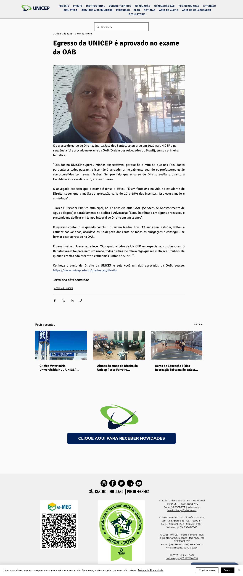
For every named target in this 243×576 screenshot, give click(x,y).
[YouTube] (138, 483)
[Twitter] (121, 483)
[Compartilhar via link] (81, 300)
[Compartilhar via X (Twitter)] (63, 300)
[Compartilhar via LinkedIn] (72, 300)
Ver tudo (198, 324)
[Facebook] (112, 483)
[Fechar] (239, 570)
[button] (95, 5)
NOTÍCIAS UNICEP (63, 288)
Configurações (207, 570)
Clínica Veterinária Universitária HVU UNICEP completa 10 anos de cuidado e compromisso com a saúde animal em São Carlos (60, 368)
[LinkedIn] (130, 483)
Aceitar (227, 570)
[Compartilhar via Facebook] (54, 300)
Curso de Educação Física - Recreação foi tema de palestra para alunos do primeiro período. (176, 368)
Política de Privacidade (150, 570)
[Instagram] (104, 483)
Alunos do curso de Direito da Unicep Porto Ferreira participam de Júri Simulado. (117, 368)
